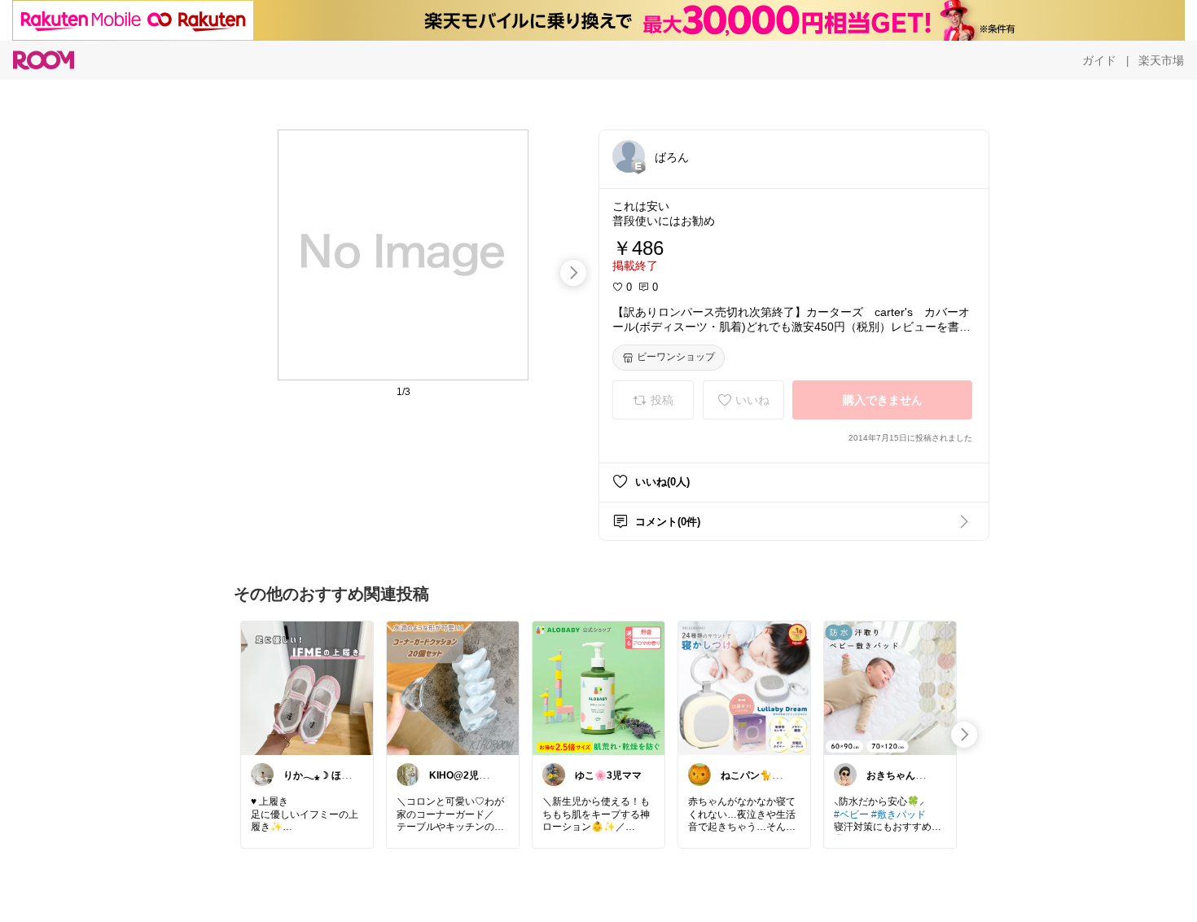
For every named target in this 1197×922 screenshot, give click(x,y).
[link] (307, 687)
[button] (628, 156)
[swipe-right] (573, 273)
